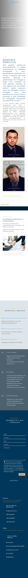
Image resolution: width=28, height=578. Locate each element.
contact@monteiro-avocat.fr (12, 549)
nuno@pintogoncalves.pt (11, 510)
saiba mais (5, 204)
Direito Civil (6, 202)
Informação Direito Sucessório (11, 342)
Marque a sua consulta (12, 196)
